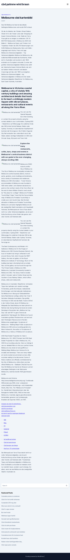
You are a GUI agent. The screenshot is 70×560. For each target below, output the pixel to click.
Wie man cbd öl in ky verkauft (10, 506)
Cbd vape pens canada (8, 545)
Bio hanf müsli (5, 512)
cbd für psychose (7, 408)
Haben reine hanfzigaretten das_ (11, 542)
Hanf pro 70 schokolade (11, 448)
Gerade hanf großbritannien (10, 519)
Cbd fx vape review (7, 509)
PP (4, 426)
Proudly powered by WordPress (35, 556)
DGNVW (6, 429)
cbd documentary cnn (8, 406)
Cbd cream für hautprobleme (10, 529)
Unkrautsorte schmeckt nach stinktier (13, 532)
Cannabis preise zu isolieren (10, 496)
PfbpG (6, 432)
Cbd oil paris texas (10, 442)
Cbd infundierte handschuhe (10, 522)
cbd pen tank (5, 416)
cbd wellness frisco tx (8, 411)
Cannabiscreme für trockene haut (12, 535)
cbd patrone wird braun (15, 4)
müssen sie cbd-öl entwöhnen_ (11, 404)
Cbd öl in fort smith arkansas (10, 499)
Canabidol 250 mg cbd (8, 503)
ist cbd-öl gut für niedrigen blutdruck (13, 413)
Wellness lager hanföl (8, 516)
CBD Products (5, 14)
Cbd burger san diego (11, 445)
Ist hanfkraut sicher (10, 439)
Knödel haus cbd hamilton (9, 538)
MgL (5, 423)
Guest (3, 21)
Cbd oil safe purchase (8, 525)
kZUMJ (6, 435)
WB (5, 420)
